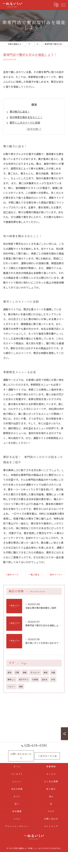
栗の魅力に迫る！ (20, 111)
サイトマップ (51, 826)
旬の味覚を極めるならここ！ (26, 117)
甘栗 (17, 672)
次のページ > (55, 574)
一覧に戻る (34, 574)
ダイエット (35, 672)
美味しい (11, 679)
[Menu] (63, 4)
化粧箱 (35, 679)
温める (44, 679)
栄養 (53, 672)
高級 (21, 686)
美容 (45, 672)
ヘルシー (11, 686)
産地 (9, 672)
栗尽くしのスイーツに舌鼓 (25, 122)
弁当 (53, 679)
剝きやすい (23, 679)
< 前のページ (12, 574)
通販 (25, 672)
